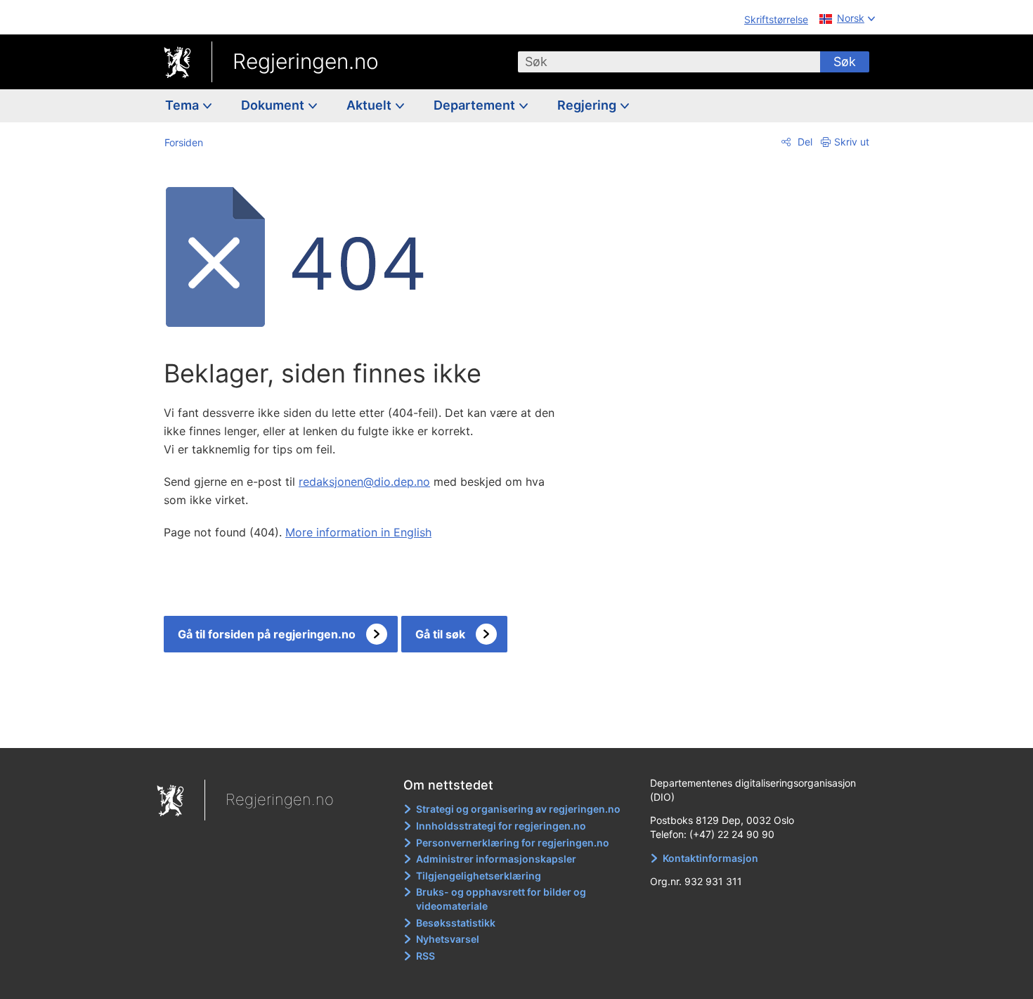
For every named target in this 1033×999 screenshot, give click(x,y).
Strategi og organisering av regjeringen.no (518, 809)
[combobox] (669, 61)
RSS (425, 956)
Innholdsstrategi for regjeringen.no (501, 826)
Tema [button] (183, 105)
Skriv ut (851, 142)
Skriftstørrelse (776, 19)
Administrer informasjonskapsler (496, 859)
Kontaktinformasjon (710, 858)
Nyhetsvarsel (447, 939)
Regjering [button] (588, 105)
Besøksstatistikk (455, 923)
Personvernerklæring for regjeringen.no (512, 843)
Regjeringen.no (306, 61)
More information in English (358, 532)
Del (803, 142)
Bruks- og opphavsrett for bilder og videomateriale (501, 899)
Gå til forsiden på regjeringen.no (267, 634)
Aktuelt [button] (370, 105)
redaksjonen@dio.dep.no (364, 482)
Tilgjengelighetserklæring (478, 876)
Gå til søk (440, 634)
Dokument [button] (274, 105)
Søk (844, 61)
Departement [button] (476, 105)
